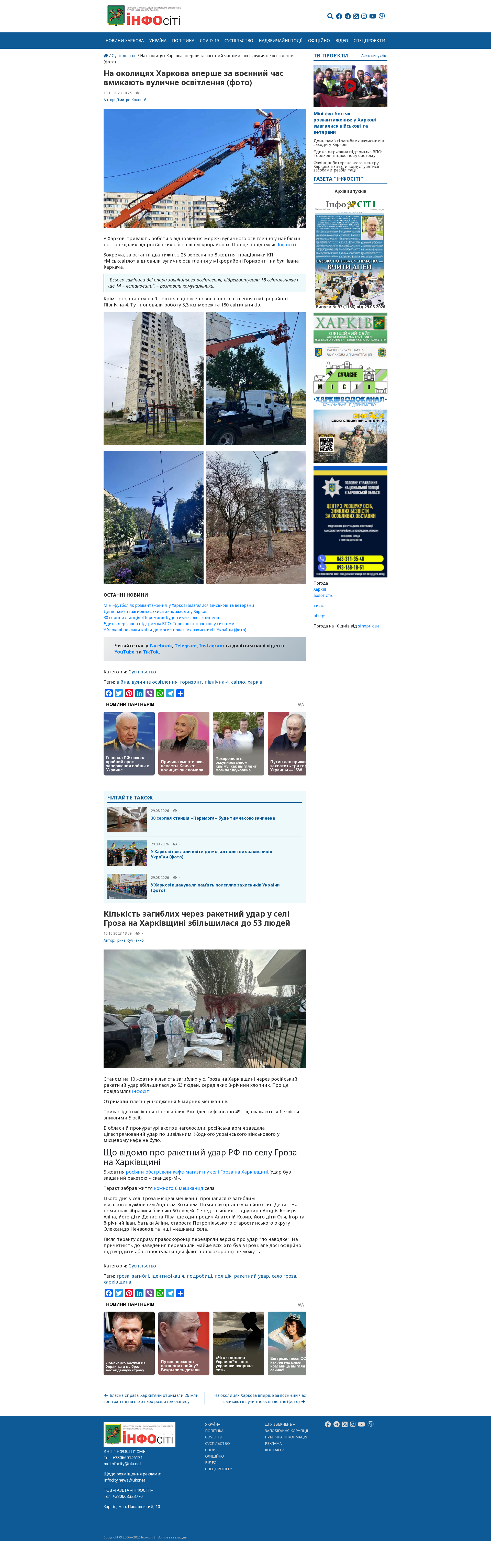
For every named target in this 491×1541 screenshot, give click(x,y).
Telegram (186, 646)
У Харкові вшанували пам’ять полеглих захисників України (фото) (215, 887)
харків (255, 682)
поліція (223, 1276)
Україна (158, 40)
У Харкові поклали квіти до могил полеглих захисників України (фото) (175, 630)
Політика (183, 40)
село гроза (284, 1276)
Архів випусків (373, 56)
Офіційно (319, 40)
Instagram (211, 646)
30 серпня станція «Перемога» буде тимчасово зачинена (161, 617)
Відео (342, 40)
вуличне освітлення (154, 682)
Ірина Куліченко (130, 940)
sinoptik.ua (369, 626)
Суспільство (239, 40)
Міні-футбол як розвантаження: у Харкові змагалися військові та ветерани (179, 605)
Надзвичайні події (281, 40)
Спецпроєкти (369, 40)
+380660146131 (128, 1457)
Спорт (211, 1449)
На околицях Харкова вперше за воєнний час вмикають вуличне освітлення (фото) (260, 1398)
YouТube (125, 652)
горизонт (191, 682)
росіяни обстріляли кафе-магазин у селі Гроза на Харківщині (197, 1172)
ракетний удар (251, 1276)
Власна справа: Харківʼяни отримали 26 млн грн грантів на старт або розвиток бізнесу (151, 1398)
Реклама (273, 1443)
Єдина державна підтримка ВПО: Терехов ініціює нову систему (169, 623)
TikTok (151, 652)
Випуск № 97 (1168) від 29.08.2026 (350, 306)
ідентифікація (167, 1276)
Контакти (275, 1449)
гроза (123, 1276)
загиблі (140, 1276)
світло (238, 682)
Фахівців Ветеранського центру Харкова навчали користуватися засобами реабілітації (346, 166)
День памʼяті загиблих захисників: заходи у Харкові (156, 611)
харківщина (117, 1282)
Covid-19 (209, 40)
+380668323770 (128, 1496)
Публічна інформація (286, 1437)
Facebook (161, 646)
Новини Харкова (125, 40)
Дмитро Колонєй (131, 99)
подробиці (199, 1276)
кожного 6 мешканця (178, 1188)
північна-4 (217, 682)
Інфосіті (287, 244)
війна (123, 682)
